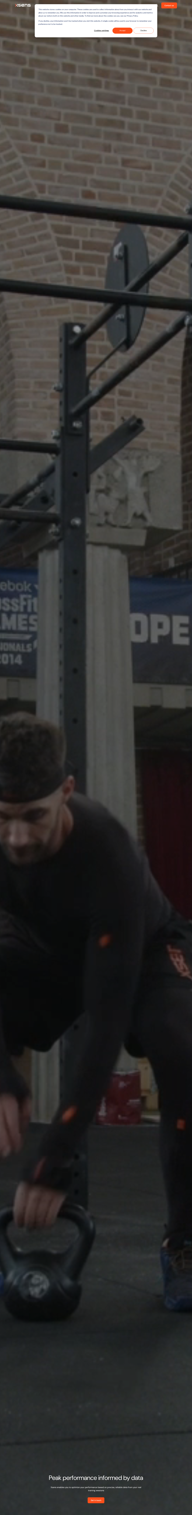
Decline (144, 30)
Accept (123, 30)
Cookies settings (101, 30)
